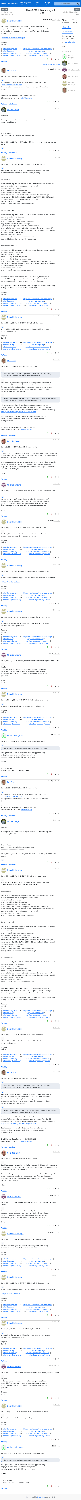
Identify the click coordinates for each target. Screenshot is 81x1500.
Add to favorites (69, 42)
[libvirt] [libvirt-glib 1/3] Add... (71, 13)
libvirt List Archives (9, 3)
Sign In (38, 4)
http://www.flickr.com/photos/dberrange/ (37, 49)
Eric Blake (11, 70)
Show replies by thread (51, 65)
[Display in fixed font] (55, 59)
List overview (66, 27)
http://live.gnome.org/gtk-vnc (39, 55)
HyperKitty (41, 1497)
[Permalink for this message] (58, 59)
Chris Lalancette (14, 485)
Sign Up (47, 4)
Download (68, 32)
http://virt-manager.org (36, 51)
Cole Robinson (13, 441)
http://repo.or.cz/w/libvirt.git (12, 85)
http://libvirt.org (8, 51)
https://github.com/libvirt (11, 582)
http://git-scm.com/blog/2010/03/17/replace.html (18, 412)
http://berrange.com (10, 49)
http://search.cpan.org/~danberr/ (37, 53)
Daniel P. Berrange (15, 20)
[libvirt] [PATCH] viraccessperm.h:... (7, 13)
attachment (13, 104)
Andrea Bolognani (15, 735)
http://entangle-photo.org (12, 55)
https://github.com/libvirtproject (13, 38)
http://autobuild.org (10, 53)
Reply (5, 61)
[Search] (78, 3)
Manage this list (25, 4)
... (2, 80)
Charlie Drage (13, 109)
